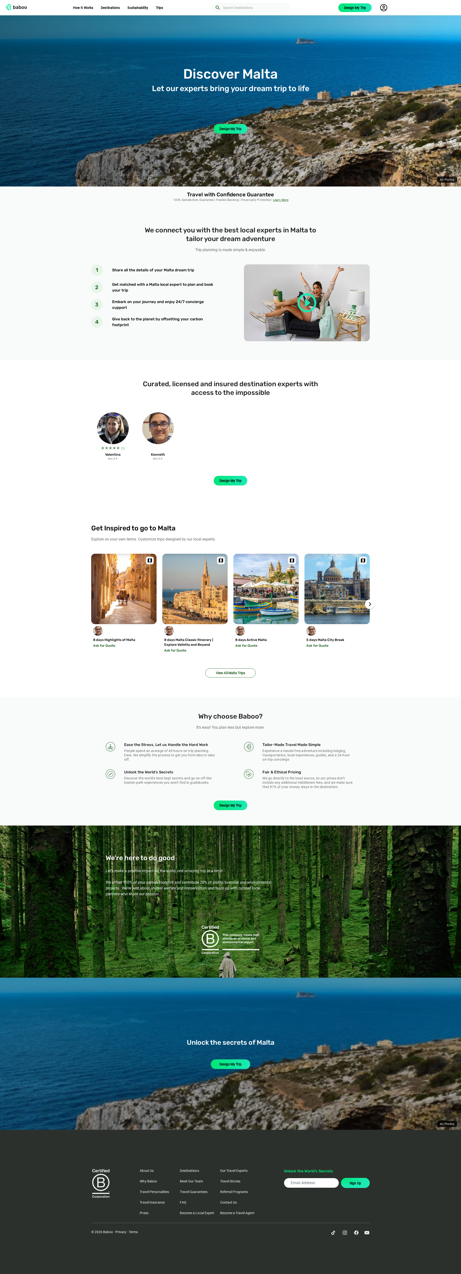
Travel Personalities (154, 1192)
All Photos (447, 179)
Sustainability (137, 8)
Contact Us (228, 1202)
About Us (147, 1171)
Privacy (120, 1232)
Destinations (110, 8)
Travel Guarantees (193, 1192)
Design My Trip (355, 8)
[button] (370, 604)
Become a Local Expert (197, 1213)
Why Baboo (148, 1181)
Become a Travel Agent (237, 1213)
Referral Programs (234, 1192)
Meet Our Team (191, 1181)
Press (144, 1213)
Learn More (280, 200)
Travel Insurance (152, 1202)
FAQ (183, 1202)
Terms (133, 1232)
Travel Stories (230, 1181)
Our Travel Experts (234, 1171)
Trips (159, 8)
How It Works (83, 8)
